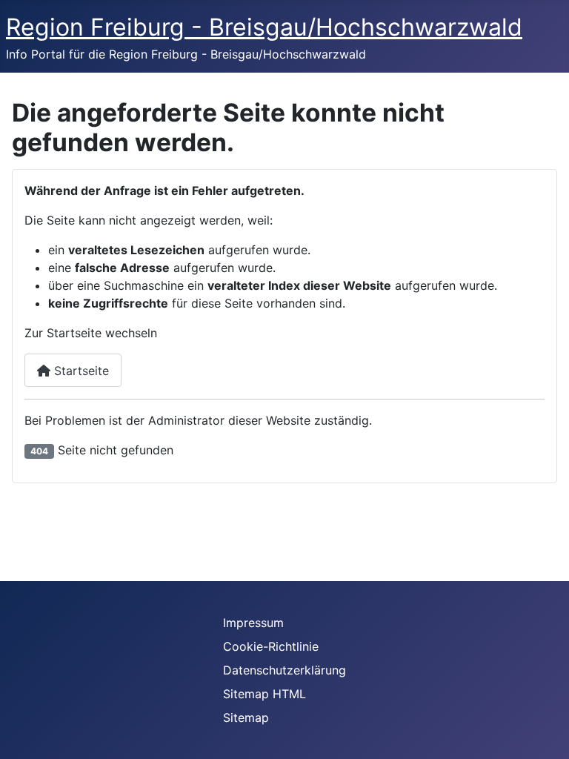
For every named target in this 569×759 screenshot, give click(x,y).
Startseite (79, 370)
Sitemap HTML (264, 693)
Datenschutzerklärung (284, 670)
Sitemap (246, 717)
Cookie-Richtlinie (271, 646)
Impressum (253, 622)
